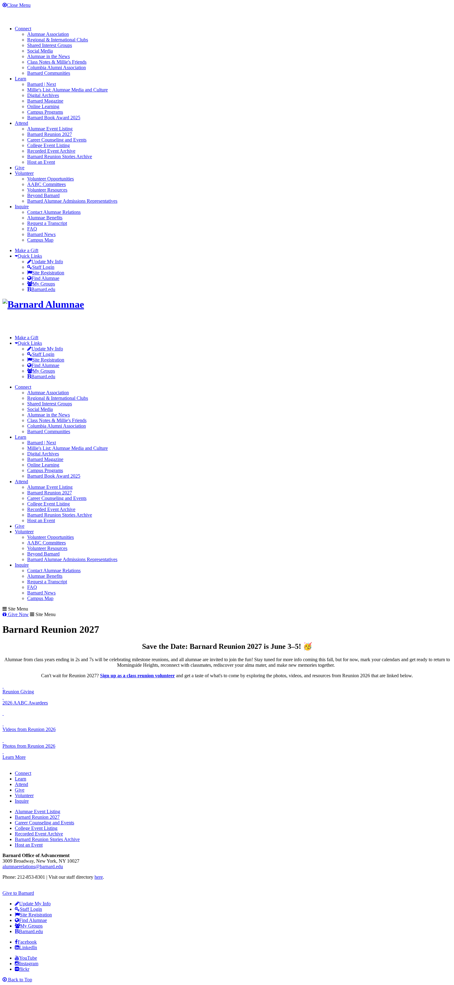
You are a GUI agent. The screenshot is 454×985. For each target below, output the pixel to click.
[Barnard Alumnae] (43, 304)
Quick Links (30, 256)
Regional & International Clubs (57, 39)
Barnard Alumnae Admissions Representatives (72, 201)
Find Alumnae (45, 278)
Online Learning (43, 106)
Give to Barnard (18, 893)
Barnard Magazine (45, 101)
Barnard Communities (48, 73)
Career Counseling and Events (56, 139)
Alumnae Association (48, 34)
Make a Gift (26, 250)
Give (19, 167)
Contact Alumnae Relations (54, 212)
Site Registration (48, 272)
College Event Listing (48, 145)
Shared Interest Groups (49, 45)
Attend (21, 123)
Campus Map (40, 240)
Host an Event (41, 162)
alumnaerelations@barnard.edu (32, 866)
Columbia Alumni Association (56, 67)
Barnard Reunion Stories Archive (59, 156)
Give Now (18, 614)
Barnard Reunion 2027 (49, 134)
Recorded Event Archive (51, 151)
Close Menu (19, 5)
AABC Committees (46, 184)
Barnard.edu (43, 289)
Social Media (40, 50)
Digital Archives (43, 95)
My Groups (43, 283)
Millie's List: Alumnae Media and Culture (67, 89)
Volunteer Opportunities (50, 178)
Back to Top (19, 979)
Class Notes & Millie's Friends (56, 62)
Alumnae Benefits (44, 217)
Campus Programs (45, 112)
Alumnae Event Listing (50, 128)
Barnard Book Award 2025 (53, 117)
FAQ (32, 228)
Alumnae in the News (48, 56)
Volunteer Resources (47, 189)
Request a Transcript (47, 223)
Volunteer (24, 173)
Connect (23, 28)
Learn (20, 78)
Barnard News (41, 234)
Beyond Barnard (43, 195)
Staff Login (43, 267)
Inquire (22, 206)
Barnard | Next (41, 84)
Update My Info (47, 261)
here (99, 877)
